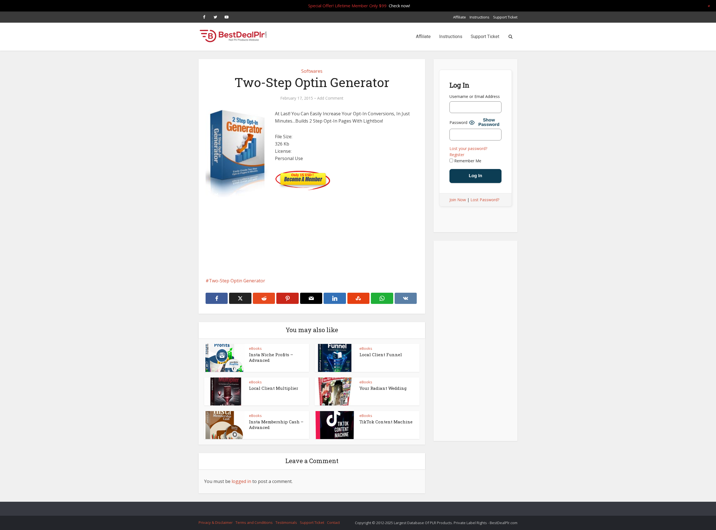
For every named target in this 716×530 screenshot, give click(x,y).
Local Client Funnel (380, 354)
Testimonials (286, 522)
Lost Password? (484, 199)
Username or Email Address (474, 96)
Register (456, 154)
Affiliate (459, 17)
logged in (241, 481)
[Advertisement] (312, 245)
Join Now (457, 199)
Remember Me (467, 160)
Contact (333, 522)
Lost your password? (468, 148)
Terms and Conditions (254, 522)
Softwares (311, 71)
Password (458, 122)
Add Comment (330, 98)
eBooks (255, 348)
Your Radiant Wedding (383, 388)
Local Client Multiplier (273, 388)
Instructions (479, 17)
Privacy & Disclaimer (216, 522)
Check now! (399, 5)
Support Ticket (505, 17)
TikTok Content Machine (386, 422)
